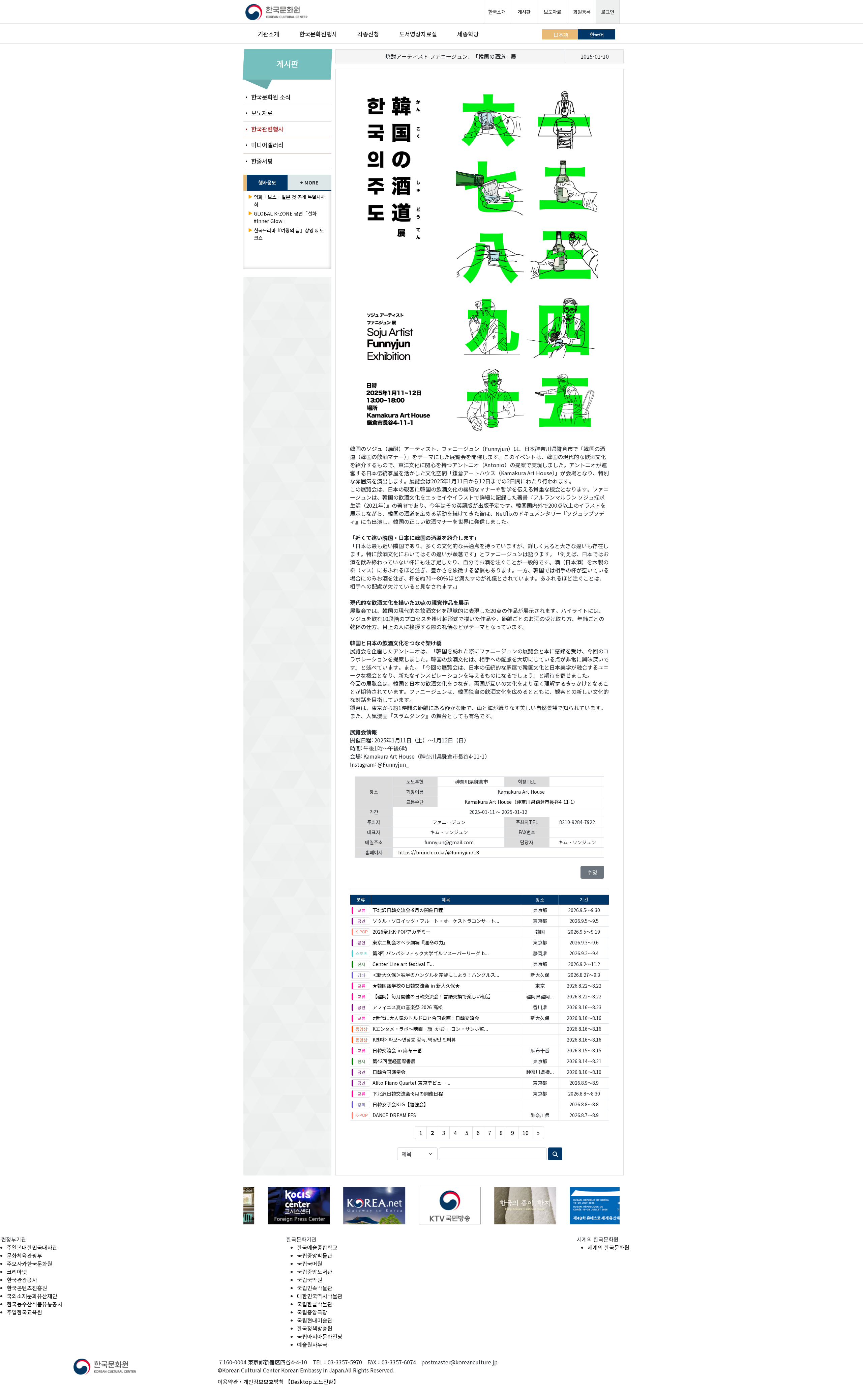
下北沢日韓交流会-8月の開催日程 (408, 1093)
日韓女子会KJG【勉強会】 (400, 1104)
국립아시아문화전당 (320, 1336)
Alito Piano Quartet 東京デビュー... (411, 1082)
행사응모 (267, 182)
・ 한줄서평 (258, 161)
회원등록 (582, 11)
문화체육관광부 (24, 1255)
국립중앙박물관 (314, 1255)
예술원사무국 (312, 1344)
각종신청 (368, 34)
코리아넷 (17, 1272)
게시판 (524, 11)
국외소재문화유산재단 (32, 1296)
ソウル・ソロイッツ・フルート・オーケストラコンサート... (436, 920)
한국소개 (497, 11)
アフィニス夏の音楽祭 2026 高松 (408, 1007)
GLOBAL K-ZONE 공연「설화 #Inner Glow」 (285, 217)
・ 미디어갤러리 (263, 145)
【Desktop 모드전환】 (312, 1382)
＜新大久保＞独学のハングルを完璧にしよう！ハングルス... (436, 974)
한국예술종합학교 (317, 1247)
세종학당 (468, 34)
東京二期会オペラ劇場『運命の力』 (410, 942)
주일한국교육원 (24, 1312)
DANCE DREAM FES (394, 1115)
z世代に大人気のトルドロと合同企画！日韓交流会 (426, 1018)
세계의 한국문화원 (608, 1247)
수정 (592, 872)
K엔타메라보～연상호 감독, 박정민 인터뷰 (414, 1039)
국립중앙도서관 (314, 1272)
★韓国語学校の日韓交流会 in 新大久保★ (416, 985)
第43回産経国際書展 (394, 1061)
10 (526, 1133)
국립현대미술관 (314, 1320)
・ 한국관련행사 (263, 129)
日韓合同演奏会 (389, 1072)
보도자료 (552, 11)
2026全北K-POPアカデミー (401, 931)
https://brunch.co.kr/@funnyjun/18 (438, 852)
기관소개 (268, 34)
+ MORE (309, 182)
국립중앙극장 (312, 1312)
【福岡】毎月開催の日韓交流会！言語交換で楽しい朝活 (431, 996)
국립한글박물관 (314, 1304)
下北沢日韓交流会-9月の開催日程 (408, 910)
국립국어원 (309, 1263)
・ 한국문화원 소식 (267, 97)
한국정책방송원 (314, 1328)
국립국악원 (309, 1280)
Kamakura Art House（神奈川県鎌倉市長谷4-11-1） (521, 801)
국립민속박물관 (314, 1288)
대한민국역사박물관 (320, 1296)
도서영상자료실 (418, 34)
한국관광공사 (22, 1280)
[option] (281, 1205)
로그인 (607, 11)
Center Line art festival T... (403, 964)
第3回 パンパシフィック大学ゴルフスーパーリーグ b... (431, 953)
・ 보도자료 (258, 113)
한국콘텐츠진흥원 (27, 1288)
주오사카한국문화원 (29, 1263)
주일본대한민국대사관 (32, 1247)
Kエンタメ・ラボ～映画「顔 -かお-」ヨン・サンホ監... (430, 1028)
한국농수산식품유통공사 (34, 1304)
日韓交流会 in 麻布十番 (397, 1050)
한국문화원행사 (318, 34)
